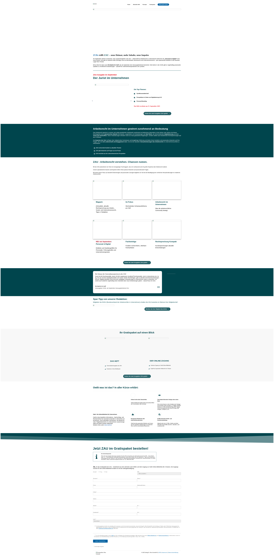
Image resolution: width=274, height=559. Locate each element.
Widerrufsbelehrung (151, 535)
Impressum (164, 552)
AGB (113, 535)
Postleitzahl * (96, 512)
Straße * (95, 505)
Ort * (138, 512)
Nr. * (138, 505)
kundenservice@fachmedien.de (106, 528)
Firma (94, 485)
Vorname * (95, 478)
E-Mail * (95, 492)
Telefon (94, 498)
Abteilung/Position (141, 485)
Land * (94, 519)
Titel (138, 471)
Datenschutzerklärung (164, 535)
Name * (139, 478)
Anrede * (95, 471)
